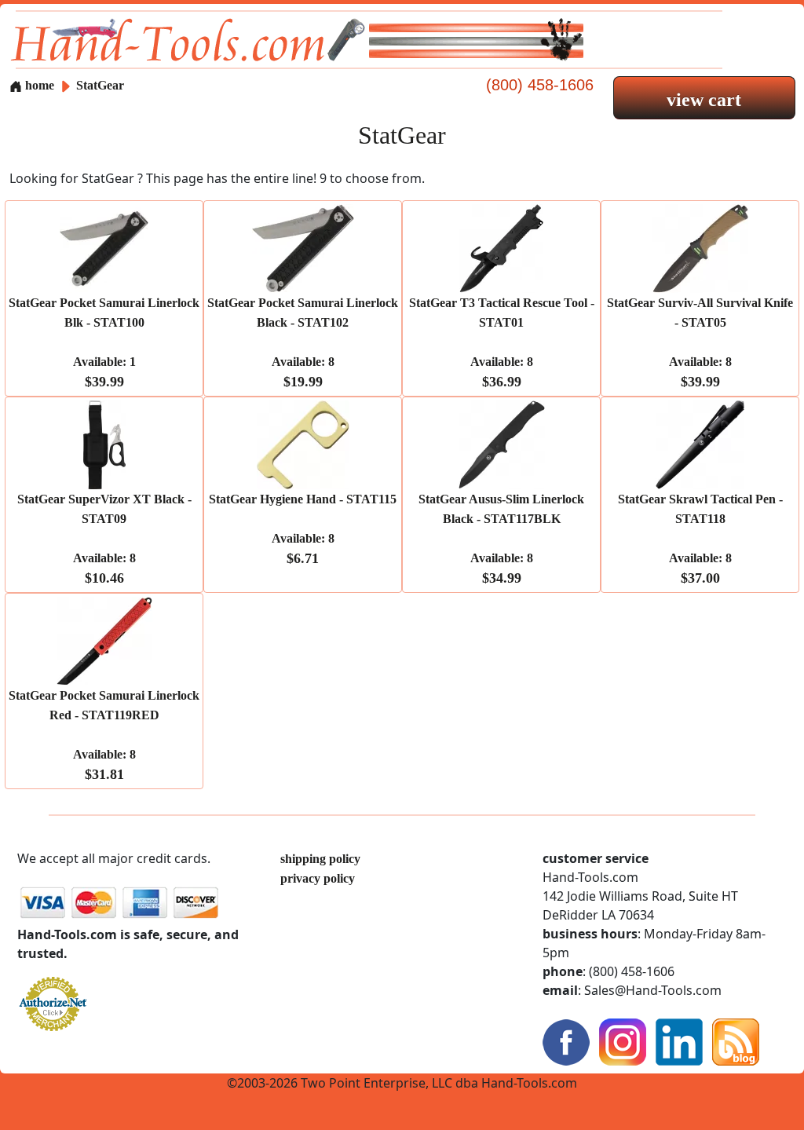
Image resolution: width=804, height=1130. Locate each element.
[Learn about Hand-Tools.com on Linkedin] (679, 1041)
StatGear (100, 85)
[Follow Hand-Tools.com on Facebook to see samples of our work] (566, 1041)
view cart (704, 100)
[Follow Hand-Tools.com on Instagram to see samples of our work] (622, 1041)
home (38, 85)
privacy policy (317, 878)
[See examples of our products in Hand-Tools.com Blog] (735, 1041)
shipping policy (320, 858)
